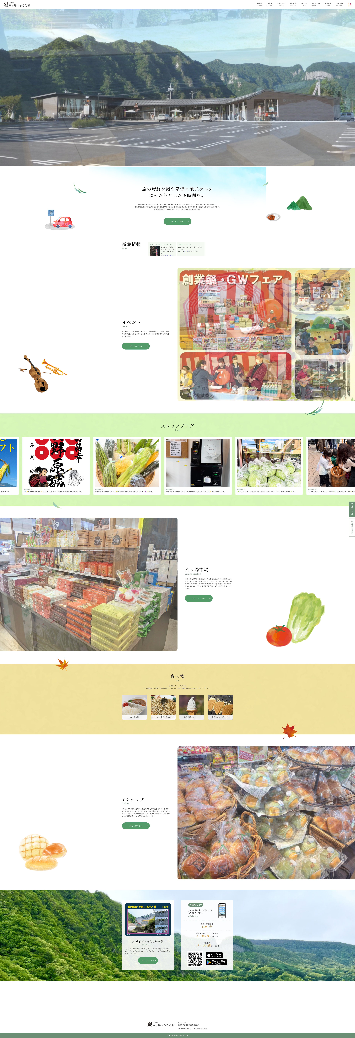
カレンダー (340, 3)
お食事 (270, 3)
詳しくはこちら (177, 221)
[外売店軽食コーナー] (191, 707)
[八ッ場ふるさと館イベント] (155, 252)
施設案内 (328, 3)
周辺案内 (293, 3)
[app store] (214, 958)
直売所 (259, 3)
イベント (304, 3)
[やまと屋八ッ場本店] (163, 707)
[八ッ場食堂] (134, 707)
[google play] (216, 965)
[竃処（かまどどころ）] (220, 707)
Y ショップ (281, 3)
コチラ (186, 251)
